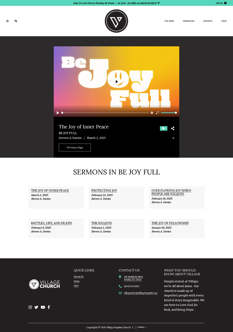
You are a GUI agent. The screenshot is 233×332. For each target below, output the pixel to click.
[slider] (105, 112)
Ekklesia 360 (140, 327)
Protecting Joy (104, 190)
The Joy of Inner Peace (50, 190)
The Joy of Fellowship (170, 223)
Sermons (188, 21)
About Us (79, 276)
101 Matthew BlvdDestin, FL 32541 (133, 278)
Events (207, 21)
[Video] (163, 128)
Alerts (219, 3)
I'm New (169, 21)
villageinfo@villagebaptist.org (140, 293)
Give (224, 21)
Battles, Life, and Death (51, 223)
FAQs (76, 281)
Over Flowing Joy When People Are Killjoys (171, 192)
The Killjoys (101, 223)
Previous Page (75, 147)
